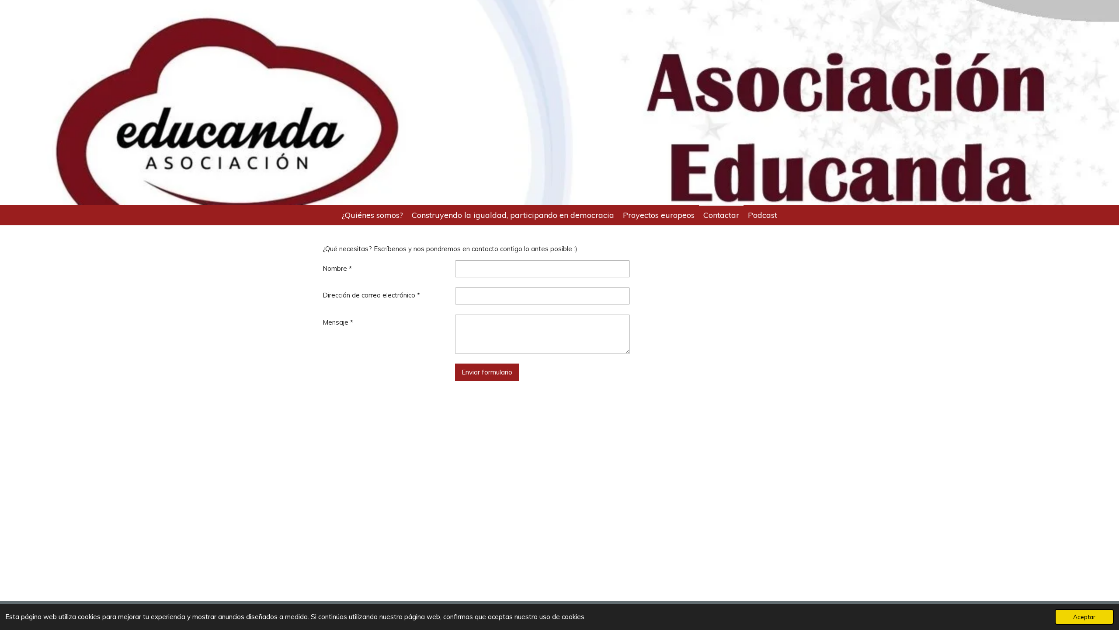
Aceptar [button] (1084, 616)
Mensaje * (338, 322)
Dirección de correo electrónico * (371, 295)
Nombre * (337, 268)
